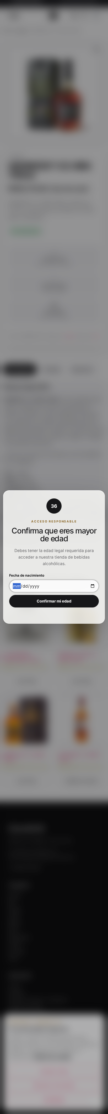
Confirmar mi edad (54, 601)
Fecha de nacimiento (26, 575)
